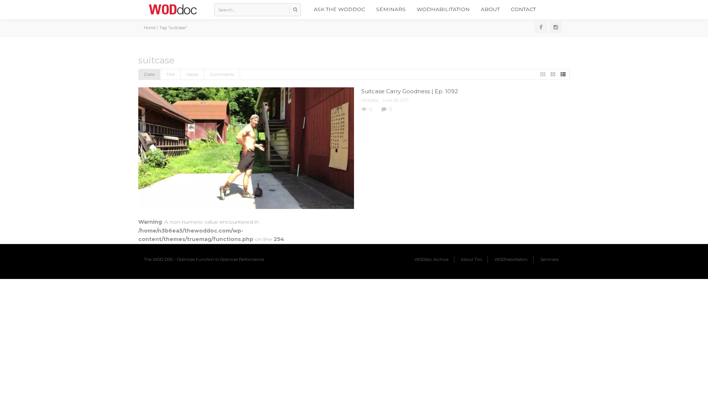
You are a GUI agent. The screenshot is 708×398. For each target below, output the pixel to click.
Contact (523, 9)
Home (150, 27)
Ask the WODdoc (339, 9)
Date (149, 74)
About (490, 9)
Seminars (391, 9)
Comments (222, 74)
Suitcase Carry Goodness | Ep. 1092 (409, 91)
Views (192, 74)
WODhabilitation (443, 9)
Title (170, 74)
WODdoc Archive (431, 259)
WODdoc (370, 100)
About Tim (471, 259)
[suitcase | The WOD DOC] (172, 9)
